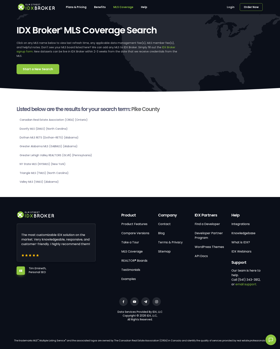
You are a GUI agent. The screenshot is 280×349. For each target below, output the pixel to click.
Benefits (100, 7)
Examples (128, 279)
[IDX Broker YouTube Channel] (134, 301)
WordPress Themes (209, 247)
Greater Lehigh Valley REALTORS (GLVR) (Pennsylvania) (56, 155)
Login (230, 7)
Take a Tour (130, 242)
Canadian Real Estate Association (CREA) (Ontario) (54, 120)
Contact (164, 224)
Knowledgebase (243, 233)
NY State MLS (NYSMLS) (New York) (43, 164)
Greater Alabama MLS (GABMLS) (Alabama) (49, 146)
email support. (246, 284)
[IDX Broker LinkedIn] (145, 301)
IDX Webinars (241, 251)
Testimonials (130, 270)
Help (144, 7)
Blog (161, 233)
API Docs (201, 256)
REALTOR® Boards (134, 260)
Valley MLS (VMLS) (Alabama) (39, 182)
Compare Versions (135, 233)
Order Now (251, 7)
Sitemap (164, 251)
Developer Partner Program (209, 235)
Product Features (134, 224)
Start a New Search (38, 69)
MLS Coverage (123, 7)
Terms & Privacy (170, 242)
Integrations (240, 224)
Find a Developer (207, 224)
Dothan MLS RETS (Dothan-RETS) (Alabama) (49, 137)
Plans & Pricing (76, 7)
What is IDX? (240, 242)
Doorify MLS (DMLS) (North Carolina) (44, 129)
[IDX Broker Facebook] (123, 301)
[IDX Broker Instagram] (156, 301)
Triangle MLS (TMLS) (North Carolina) (44, 173)
